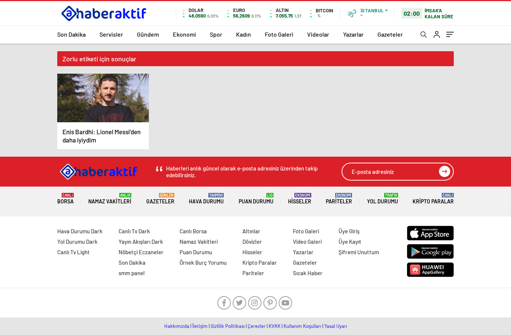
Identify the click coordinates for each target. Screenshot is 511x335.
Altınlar (251, 231)
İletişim (200, 326)
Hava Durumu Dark (79, 231)
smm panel (132, 273)
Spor (216, 34)
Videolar (318, 34)
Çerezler (257, 326)
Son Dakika (71, 34)
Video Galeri (307, 241)
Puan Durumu (256, 199)
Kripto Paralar (433, 199)
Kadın (243, 34)
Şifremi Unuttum (359, 252)
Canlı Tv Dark (134, 231)
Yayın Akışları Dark (141, 241)
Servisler (111, 34)
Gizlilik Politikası (228, 326)
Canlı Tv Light (73, 252)
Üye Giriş (349, 231)
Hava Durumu (206, 199)
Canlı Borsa (193, 231)
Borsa (65, 199)
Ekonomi (184, 34)
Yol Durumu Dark (77, 241)
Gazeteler (390, 34)
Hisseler (299, 199)
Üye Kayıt (350, 241)
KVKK (275, 326)
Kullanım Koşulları (302, 326)
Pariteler (339, 199)
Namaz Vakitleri (109, 199)
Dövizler (252, 241)
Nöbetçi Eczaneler (141, 252)
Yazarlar (353, 34)
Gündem (148, 34)
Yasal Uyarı (335, 326)
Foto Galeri (279, 34)
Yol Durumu (382, 199)
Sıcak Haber (307, 273)
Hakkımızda (176, 326)
